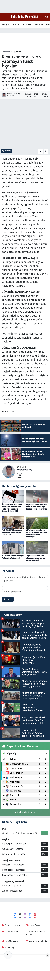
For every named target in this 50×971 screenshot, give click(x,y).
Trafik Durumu (11, 931)
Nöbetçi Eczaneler (13, 925)
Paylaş (8, 151)
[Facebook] (15, 915)
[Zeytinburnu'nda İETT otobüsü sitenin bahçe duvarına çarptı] (37, 547)
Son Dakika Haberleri (38, 941)
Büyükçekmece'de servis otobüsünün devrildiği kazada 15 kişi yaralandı (36, 506)
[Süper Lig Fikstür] (46, 822)
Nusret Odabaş (24, 469)
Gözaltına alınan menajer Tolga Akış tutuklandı (13, 557)
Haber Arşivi (10, 947)
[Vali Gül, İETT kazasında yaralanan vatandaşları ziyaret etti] (13, 522)
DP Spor (39, 24)
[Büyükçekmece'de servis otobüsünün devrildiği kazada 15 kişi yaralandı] (37, 496)
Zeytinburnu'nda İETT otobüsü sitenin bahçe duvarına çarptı (35, 558)
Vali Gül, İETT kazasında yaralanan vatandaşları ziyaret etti (12, 532)
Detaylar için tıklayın (25, 812)
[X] (20, 915)
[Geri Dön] (8, 955)
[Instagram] (25, 915)
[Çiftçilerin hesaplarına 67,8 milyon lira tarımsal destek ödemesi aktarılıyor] (37, 522)
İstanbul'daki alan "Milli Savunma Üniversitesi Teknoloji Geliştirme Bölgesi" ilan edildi (12, 507)
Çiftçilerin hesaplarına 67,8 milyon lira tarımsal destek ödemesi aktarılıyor (36, 533)
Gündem (16, 24)
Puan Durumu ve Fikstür (35, 933)
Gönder (8, 599)
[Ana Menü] (3, 17)
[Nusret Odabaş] (8, 471)
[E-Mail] (19, 475)
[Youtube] (35, 915)
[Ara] (46, 17)
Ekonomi (27, 24)
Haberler (6, 52)
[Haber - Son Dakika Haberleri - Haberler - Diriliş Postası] (25, 16)
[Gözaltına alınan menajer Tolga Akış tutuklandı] (13, 547)
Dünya (5, 24)
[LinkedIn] (30, 915)
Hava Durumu (36, 925)
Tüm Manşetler (11, 941)
